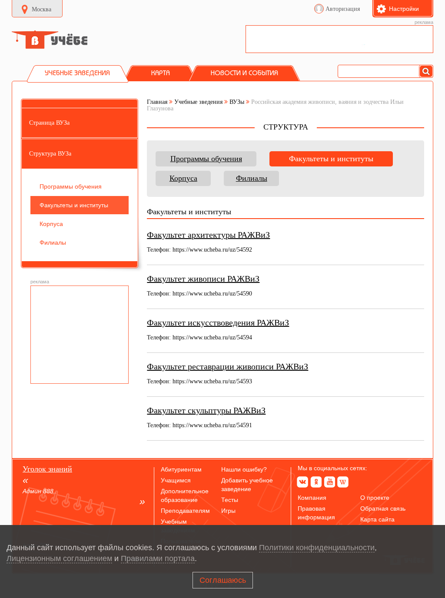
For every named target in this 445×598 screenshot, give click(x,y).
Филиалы (251, 178)
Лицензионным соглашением (59, 558)
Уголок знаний (47, 469)
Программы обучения (206, 158)
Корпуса (183, 178)
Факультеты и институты (331, 158)
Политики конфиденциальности (317, 547)
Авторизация (342, 9)
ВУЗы (236, 102)
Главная (157, 102)
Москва (41, 9)
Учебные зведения (198, 102)
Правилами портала (158, 558)
